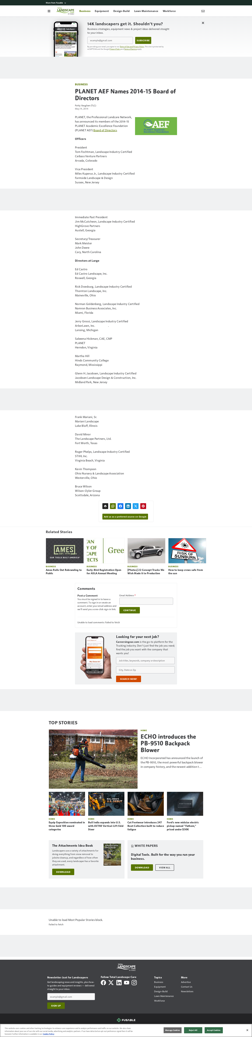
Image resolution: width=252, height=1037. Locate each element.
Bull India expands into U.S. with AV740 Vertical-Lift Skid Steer (105, 826)
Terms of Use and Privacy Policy (132, 46)
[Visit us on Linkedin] (119, 982)
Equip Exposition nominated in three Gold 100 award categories (67, 826)
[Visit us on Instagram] (134, 982)
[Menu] (49, 11)
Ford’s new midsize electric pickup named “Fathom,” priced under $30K (183, 826)
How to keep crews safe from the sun (185, 571)
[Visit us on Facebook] (103, 982)
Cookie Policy (48, 1034)
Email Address (127, 595)
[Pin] (143, 506)
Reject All (193, 1030)
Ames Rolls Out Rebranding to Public (64, 571)
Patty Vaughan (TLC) (85, 105)
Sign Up (56, 1005)
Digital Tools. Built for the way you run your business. (163, 857)
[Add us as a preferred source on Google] (113, 506)
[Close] (247, 1030)
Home (144, 730)
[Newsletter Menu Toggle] (203, 11)
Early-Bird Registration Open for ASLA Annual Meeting (104, 571)
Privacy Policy (115, 49)
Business (81, 84)
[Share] (120, 506)
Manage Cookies (172, 1030)
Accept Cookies (213, 1030)
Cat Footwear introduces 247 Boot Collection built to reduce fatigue (145, 826)
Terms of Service (130, 49)
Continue (129, 610)
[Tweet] (136, 506)
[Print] (105, 506)
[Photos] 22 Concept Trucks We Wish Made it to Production (145, 571)
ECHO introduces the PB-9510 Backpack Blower (168, 743)
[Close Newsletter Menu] (203, 23)
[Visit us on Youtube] (126, 982)
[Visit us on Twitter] (111, 982)
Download (63, 871)
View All (164, 867)
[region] (126, 1030)
